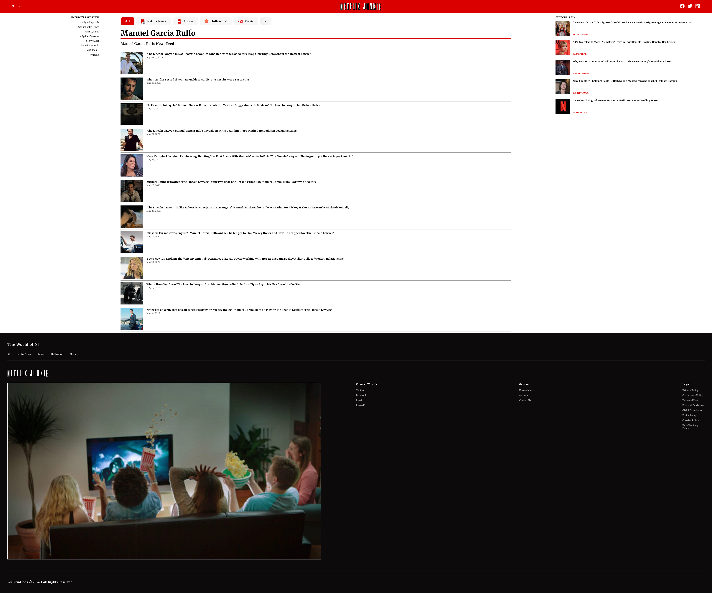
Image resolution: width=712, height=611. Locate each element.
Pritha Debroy (580, 34)
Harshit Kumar (581, 73)
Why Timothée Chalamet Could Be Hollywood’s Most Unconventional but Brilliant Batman (625, 81)
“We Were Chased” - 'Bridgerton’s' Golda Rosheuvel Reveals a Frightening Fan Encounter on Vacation (632, 22)
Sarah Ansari (580, 54)
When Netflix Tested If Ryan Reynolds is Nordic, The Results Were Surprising (197, 79)
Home (16, 6)
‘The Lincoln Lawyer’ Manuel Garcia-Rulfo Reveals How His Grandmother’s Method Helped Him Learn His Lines (221, 130)
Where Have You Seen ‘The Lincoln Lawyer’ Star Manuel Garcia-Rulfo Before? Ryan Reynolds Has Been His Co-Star (223, 284)
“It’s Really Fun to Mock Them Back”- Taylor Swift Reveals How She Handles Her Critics (624, 42)
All (127, 21)
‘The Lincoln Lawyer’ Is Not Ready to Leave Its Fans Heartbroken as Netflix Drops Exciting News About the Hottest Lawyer (228, 54)
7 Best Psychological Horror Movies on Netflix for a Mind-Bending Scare (615, 100)
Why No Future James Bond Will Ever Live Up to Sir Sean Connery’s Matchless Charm (622, 61)
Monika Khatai (580, 112)
